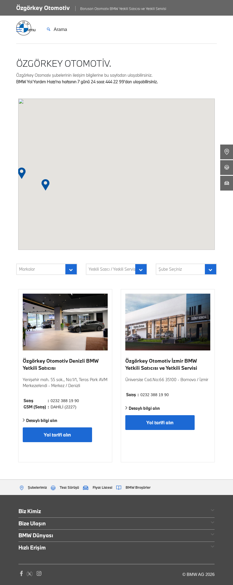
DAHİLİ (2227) (63, 407)
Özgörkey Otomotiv (43, 8)
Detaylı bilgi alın (41, 420)
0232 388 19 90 (65, 400)
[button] (45, 185)
